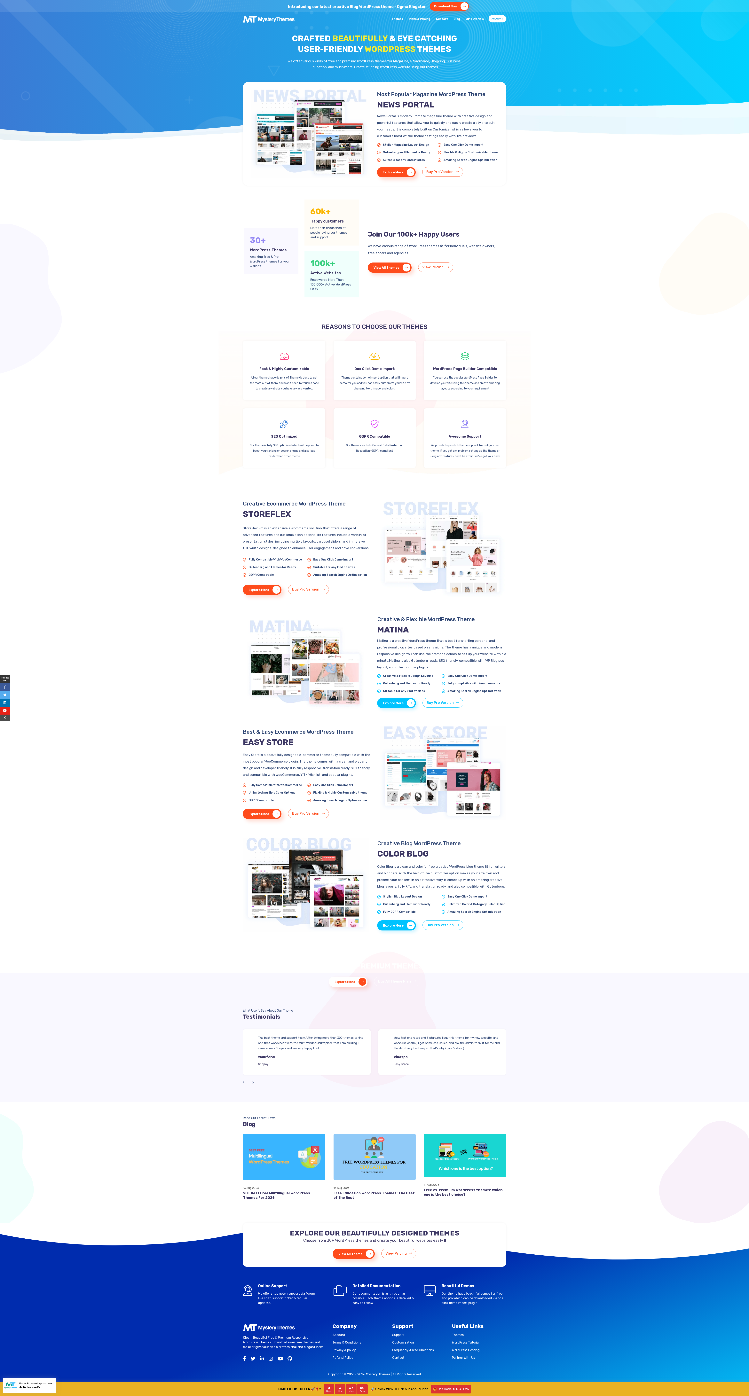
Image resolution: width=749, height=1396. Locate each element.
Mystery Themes (378, 1374)
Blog (457, 19)
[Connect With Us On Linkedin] (5, 703)
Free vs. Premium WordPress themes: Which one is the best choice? (463, 1192)
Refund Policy (343, 1358)
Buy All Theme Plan (395, 981)
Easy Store (265, 1064)
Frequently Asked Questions (413, 1350)
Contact (398, 1358)
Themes (397, 19)
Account (497, 18)
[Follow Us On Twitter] (5, 695)
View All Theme (350, 1254)
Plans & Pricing (419, 19)
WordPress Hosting (466, 1350)
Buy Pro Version (440, 172)
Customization (403, 1342)
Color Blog (401, 1064)
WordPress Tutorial (465, 1342)
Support (442, 19)
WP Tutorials (475, 19)
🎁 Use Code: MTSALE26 (451, 1389)
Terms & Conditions (347, 1342)
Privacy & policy (344, 1350)
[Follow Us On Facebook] (5, 687)
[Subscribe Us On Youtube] (5, 711)
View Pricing (433, 267)
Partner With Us (463, 1358)
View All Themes (387, 268)
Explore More (393, 172)
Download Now (446, 6)
